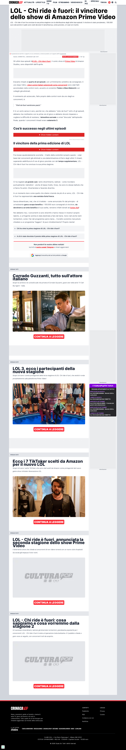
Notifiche (85, 721)
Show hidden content (49, 135)
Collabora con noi (88, 718)
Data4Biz (55, 728)
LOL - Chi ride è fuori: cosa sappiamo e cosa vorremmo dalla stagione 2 (46, 623)
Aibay (72, 728)
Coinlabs (78, 728)
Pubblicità (85, 711)
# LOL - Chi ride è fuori (41, 61)
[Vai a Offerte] (109, 2)
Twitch (110, 386)
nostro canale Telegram (45, 247)
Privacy (102, 711)
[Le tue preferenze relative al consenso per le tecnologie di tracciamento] (3, 747)
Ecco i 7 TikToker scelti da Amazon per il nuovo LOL (48, 463)
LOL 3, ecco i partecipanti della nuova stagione (44, 370)
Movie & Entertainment (70, 56)
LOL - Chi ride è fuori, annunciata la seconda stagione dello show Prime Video (49, 542)
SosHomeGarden (64, 728)
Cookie (102, 714)
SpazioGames (38, 728)
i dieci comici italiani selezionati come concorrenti (47, 85)
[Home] (16, 2)
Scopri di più (63, 53)
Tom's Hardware (27, 728)
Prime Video (70, 61)
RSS (83, 714)
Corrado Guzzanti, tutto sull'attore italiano (47, 277)
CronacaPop (47, 728)
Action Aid (74, 208)
